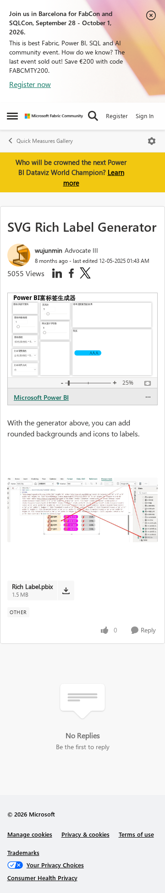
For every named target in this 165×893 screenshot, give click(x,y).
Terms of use (136, 834)
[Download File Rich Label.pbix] (65, 590)
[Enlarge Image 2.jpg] (82, 510)
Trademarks (23, 852)
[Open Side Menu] (12, 116)
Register (117, 116)
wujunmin (48, 250)
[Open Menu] (151, 141)
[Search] (93, 115)
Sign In (145, 116)
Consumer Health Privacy (42, 878)
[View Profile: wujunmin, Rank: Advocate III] (18, 255)
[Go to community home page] (54, 116)
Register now (30, 84)
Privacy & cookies (85, 834)
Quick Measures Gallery (44, 140)
